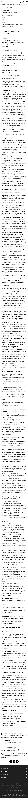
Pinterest (14, 761)
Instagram (17, 761)
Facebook (11, 761)
